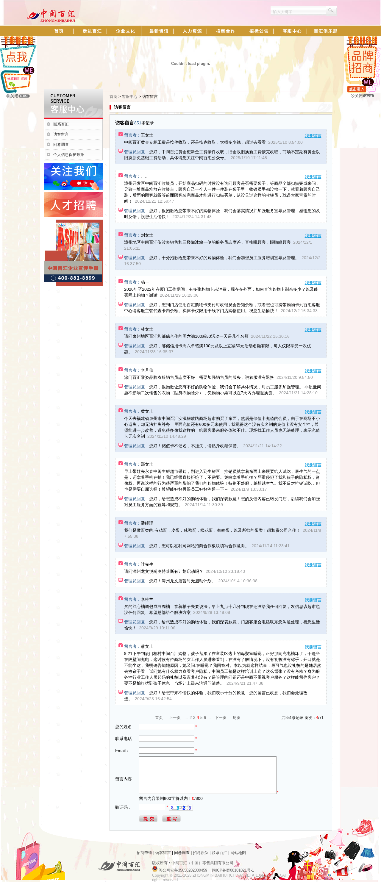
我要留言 (313, 135)
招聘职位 (200, 852)
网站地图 (238, 852)
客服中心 (130, 96)
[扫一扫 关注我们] (18, 92)
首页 (113, 96)
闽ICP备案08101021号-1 (233, 870)
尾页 (236, 717)
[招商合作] (362, 92)
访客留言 (61, 134)
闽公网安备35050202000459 (183, 870)
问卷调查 (61, 144)
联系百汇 (61, 124)
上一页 (175, 717)
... (186, 717)
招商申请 (144, 852)
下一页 (221, 717)
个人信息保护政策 (68, 154)
